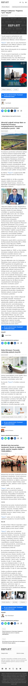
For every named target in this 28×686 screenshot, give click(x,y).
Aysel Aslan (8, 335)
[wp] (5, 111)
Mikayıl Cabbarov (6, 89)
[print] (18, 111)
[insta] (6, 668)
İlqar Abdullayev (9, 615)
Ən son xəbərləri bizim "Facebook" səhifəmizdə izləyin (13, 95)
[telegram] (8, 111)
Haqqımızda (4, 653)
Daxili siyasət (4, 15)
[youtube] (20, 668)
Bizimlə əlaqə (20, 653)
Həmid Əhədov (9, 430)
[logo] (5, 2)
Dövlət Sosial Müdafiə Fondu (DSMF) (12, 417)
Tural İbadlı (8, 103)
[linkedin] (15, 111)
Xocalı (15, 89)
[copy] (21, 111)
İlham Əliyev (5, 7)
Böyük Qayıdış (6, 602)
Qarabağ (15, 602)
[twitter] (12, 111)
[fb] (2, 111)
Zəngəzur (22, 602)
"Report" (3, 42)
